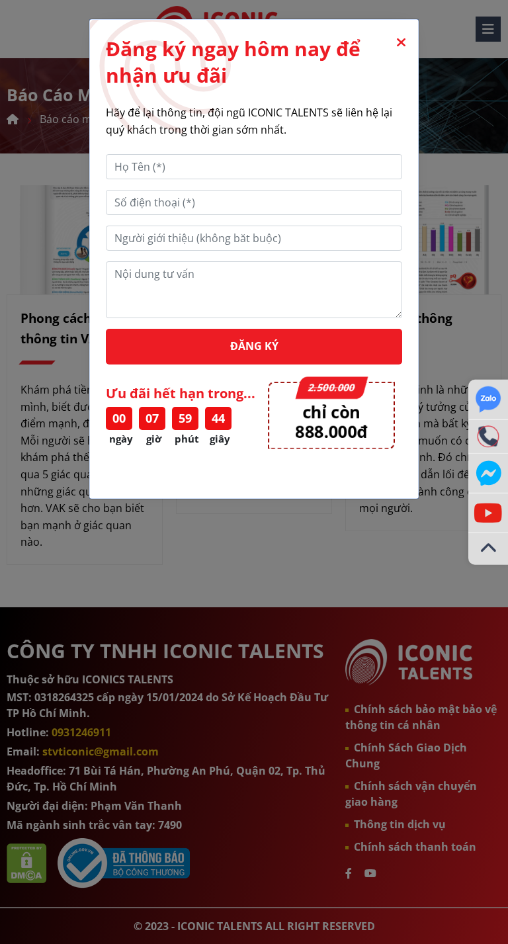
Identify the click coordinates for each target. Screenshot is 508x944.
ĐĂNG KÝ (254, 346)
